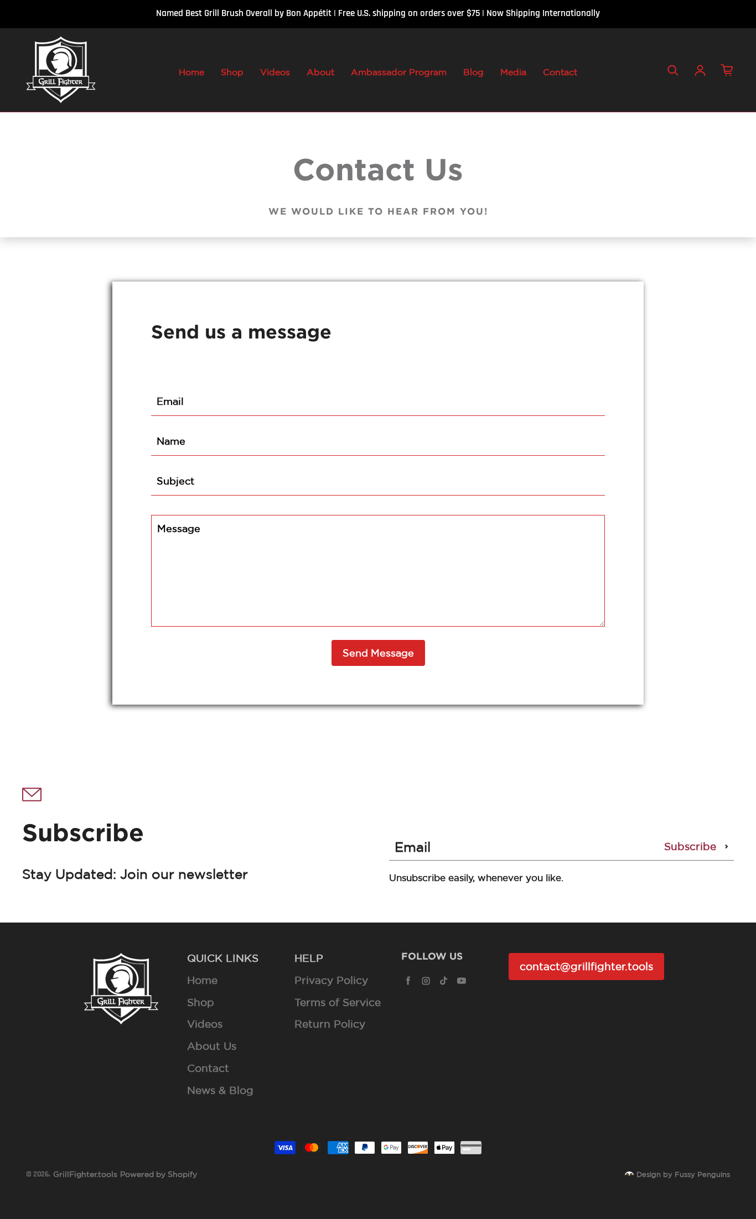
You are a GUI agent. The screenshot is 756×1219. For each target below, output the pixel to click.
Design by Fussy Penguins (683, 1174)
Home (191, 72)
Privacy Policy (331, 980)
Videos (275, 72)
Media (513, 72)
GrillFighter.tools (85, 1174)
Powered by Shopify (158, 1174)
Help (308, 958)
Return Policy (329, 1024)
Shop (232, 72)
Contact (560, 72)
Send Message (378, 652)
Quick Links (222, 958)
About (320, 72)
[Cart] (727, 70)
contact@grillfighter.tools (586, 966)
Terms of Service (337, 1002)
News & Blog (220, 1090)
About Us (211, 1046)
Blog (473, 72)
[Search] (673, 70)
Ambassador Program (399, 72)
